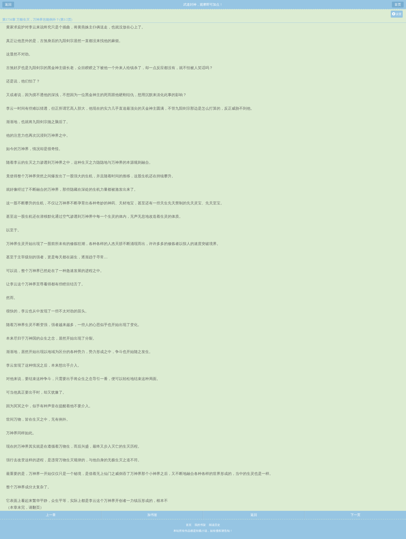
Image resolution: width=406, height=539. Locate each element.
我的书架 (200, 525)
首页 (397, 4)
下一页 (355, 515)
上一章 (51, 515)
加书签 (152, 515)
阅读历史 (214, 525)
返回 (8, 4)
